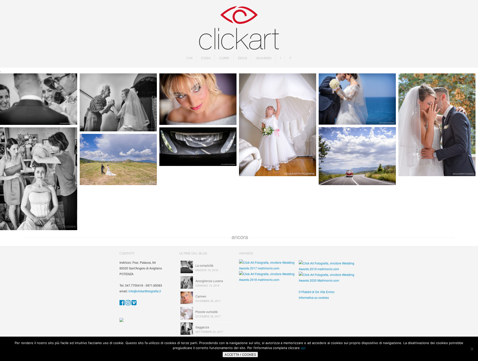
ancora (240, 237)
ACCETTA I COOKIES (240, 355)
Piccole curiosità (206, 311)
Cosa (206, 58)
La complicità (204, 265)
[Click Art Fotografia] (122, 303)
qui (303, 348)
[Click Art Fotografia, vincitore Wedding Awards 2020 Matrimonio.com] (328, 280)
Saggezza (202, 327)
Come (224, 58)
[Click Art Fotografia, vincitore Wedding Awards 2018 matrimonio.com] (269, 279)
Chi (190, 58)
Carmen (200, 296)
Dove (243, 58)
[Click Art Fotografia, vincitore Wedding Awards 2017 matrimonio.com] (269, 268)
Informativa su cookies (314, 297)
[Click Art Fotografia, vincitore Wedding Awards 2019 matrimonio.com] (328, 269)
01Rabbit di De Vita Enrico (317, 292)
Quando (264, 58)
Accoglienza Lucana (209, 281)
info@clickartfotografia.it (144, 291)
